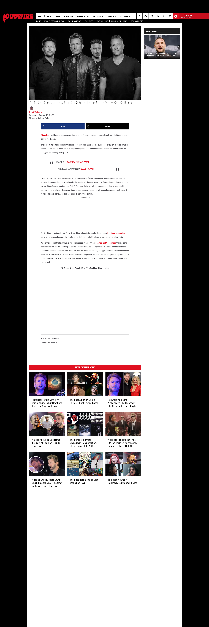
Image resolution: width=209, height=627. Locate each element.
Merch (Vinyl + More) (119, 21)
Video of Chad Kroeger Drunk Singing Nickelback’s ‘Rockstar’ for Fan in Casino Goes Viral (47, 483)
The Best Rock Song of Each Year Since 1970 (84, 481)
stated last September (106, 243)
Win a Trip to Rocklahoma (54, 21)
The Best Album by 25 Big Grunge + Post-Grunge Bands (84, 401)
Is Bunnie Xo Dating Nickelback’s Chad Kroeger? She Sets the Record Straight (122, 403)
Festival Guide (102, 21)
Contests (112, 16)
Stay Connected (137, 21)
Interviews (68, 16)
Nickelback (45, 135)
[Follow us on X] (170, 16)
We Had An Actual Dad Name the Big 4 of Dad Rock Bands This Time (46, 443)
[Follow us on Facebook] (164, 16)
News (40, 16)
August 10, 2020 (87, 169)
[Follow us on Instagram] (152, 16)
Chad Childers (35, 112)
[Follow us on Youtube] (158, 16)
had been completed (116, 233)
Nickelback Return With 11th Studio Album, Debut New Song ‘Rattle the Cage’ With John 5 (47, 403)
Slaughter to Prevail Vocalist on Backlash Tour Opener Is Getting (161, 54)
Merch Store (98, 16)
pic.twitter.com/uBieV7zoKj (78, 162)
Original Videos (83, 16)
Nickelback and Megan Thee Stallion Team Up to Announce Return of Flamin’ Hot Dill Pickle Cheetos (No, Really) (123, 443)
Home (38, 21)
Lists (48, 16)
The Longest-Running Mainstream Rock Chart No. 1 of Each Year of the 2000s (84, 443)
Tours (57, 16)
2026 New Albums (74, 21)
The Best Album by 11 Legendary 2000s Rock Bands (122, 481)
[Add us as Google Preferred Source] (146, 16)
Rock (58, 342)
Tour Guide (89, 21)
